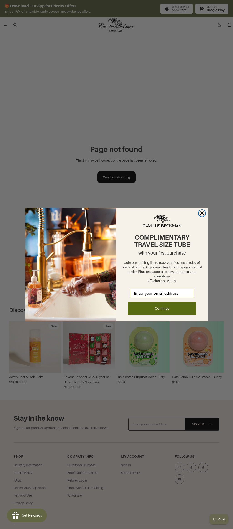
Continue (162, 308)
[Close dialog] (202, 213)
